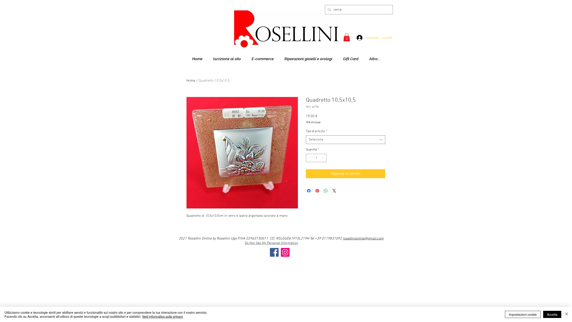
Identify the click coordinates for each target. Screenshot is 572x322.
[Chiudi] (566, 314)
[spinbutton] (316, 158)
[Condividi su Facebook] (308, 190)
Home (190, 80)
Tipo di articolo (316, 131)
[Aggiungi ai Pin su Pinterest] (317, 190)
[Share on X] (334, 190)
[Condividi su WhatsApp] (325, 190)
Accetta (552, 314)
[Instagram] (285, 252)
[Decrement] (309, 158)
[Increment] (323, 158)
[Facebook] (274, 252)
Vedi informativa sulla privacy (162, 316)
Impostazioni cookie (523, 314)
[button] (346, 37)
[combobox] (345, 139)
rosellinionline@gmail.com (363, 238)
